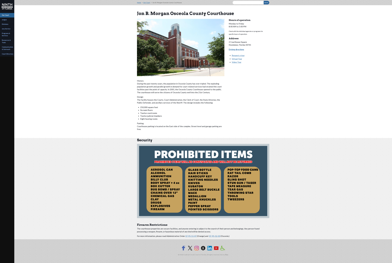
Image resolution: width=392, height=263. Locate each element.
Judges (4, 20)
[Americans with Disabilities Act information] (222, 248)
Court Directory (7, 54)
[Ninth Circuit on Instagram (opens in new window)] (196, 248)
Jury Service (6, 29)
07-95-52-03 (214, 236)
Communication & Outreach (7, 48)
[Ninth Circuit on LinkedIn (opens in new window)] (209, 248)
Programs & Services (6, 34)
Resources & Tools (6, 41)
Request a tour (238, 55)
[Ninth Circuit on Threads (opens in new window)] (203, 248)
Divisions (5, 24)
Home (139, 2)
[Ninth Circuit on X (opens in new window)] (190, 248)
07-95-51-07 (191, 236)
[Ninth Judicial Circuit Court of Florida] (7, 6)
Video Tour (236, 62)
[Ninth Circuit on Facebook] (183, 248)
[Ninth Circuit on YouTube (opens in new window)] (216, 248)
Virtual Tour (237, 59)
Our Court (5, 15)
